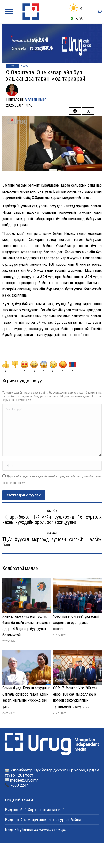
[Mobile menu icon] (8, 11)
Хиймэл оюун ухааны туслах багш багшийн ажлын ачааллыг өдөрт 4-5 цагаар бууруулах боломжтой (26, 625)
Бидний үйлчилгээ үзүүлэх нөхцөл (36, 829)
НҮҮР (12, 66)
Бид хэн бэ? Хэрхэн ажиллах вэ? (35, 809)
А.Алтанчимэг (35, 99)
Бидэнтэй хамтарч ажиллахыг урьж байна (43, 819)
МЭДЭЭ (24, 66)
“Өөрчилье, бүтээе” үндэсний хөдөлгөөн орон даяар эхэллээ (76, 622)
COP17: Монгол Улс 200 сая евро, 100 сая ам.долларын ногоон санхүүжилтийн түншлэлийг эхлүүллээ (75, 697)
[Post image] (26, 595)
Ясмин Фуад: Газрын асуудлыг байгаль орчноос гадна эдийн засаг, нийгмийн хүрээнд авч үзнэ (26, 697)
